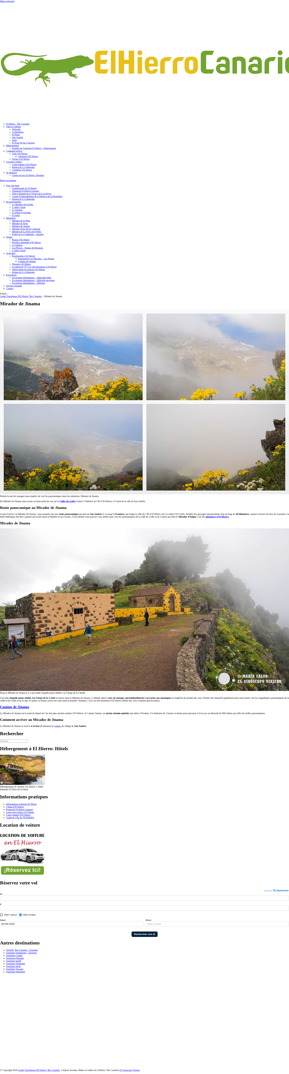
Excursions (11, 275)
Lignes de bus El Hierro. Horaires (28, 175)
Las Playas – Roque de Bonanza (27, 248)
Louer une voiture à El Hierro (20, 812)
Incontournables (13, 202)
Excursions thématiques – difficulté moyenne (33, 280)
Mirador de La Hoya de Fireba (26, 231)
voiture (57, 726)
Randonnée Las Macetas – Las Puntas (36, 258)
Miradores (11, 218)
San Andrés (17, 137)
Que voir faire (12, 185)
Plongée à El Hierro (21, 264)
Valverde (16, 129)
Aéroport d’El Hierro (28, 156)
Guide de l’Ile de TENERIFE (20, 817)
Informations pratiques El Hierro (21, 804)
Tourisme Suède (13, 961)
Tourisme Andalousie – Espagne (21, 953)
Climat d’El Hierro (15, 807)
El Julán (16, 215)
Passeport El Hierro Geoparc (25, 191)
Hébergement (12, 145)
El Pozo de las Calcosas (23, 143)
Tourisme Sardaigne (15, 971)
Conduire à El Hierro (22, 170)
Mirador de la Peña (21, 221)
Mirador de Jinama (21, 226)
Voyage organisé (14, 286)
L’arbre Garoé (18, 207)
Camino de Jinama (27, 261)
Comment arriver (14, 151)
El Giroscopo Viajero (130, 1070)
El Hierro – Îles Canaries (18, 124)
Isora (14, 140)
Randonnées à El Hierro (23, 256)
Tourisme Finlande (15, 958)
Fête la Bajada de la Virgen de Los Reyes (31, 193)
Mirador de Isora (20, 223)
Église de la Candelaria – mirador (28, 234)
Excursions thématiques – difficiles (28, 283)
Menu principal (7, 1)
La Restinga (17, 132)
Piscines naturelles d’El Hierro (26, 242)
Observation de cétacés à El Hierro (28, 269)
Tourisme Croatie (14, 955)
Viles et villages (13, 126)
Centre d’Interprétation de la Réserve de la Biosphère (37, 196)
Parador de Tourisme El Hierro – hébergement (34, 148)
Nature (9, 237)
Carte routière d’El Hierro (24, 164)
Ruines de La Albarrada (23, 167)
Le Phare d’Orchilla (21, 212)
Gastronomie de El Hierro (24, 188)
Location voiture (14, 162)
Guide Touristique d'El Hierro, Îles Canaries (39, 1070)
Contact (9, 288)
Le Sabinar (17, 210)
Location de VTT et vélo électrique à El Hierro (34, 267)
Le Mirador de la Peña (22, 204)
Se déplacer (11, 172)
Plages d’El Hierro (21, 239)
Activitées (11, 253)
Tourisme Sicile (13, 966)
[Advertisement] (22, 1021)
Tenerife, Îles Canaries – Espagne (22, 950)
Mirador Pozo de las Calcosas (26, 229)
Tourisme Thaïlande (15, 963)
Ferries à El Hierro (21, 159)
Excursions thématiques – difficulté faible (31, 277)
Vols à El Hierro (19, 153)
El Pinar (16, 134)
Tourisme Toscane (14, 969)
